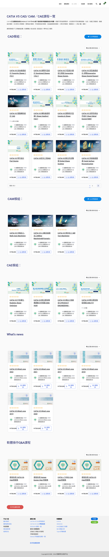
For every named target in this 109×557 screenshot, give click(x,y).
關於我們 (6, 521)
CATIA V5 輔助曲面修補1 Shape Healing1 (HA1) (42, 116)
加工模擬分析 (61, 529)
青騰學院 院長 (19, 80)
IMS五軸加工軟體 (62, 526)
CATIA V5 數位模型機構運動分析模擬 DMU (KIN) (42, 303)
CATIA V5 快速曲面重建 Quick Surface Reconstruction (90, 161)
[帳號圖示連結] (100, 4)
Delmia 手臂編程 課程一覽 (38, 536)
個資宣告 (6, 531)
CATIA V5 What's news (20, 377)
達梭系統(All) (20, 84)
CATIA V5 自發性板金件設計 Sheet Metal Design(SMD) (90, 116)
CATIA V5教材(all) (19, 82)
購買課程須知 (7, 524)
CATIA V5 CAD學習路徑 (37, 521)
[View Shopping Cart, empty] (104, 3)
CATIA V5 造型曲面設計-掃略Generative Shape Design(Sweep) (90, 73)
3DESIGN (59, 524)
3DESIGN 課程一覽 (36, 526)
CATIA (59, 521)
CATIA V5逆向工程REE (42, 158)
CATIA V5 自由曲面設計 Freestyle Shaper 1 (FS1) (18, 73)
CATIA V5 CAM (37, 524)
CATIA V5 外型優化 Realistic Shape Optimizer (17, 303)
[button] (78, 4)
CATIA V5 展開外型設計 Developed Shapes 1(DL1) (42, 73)
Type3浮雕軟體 (61, 531)
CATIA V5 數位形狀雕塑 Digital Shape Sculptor (66, 161)
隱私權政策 (6, 529)
